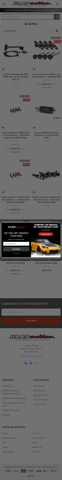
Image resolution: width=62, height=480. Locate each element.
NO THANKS (16, 253)
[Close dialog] (58, 224)
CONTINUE (16, 249)
